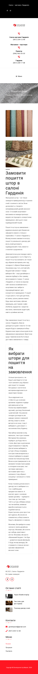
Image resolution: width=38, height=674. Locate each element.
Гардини (19, 60)
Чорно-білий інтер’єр (21, 595)
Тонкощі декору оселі (22, 608)
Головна (9, 95)
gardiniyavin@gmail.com (17, 627)
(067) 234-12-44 (19, 39)
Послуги (16, 95)
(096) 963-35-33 (19, 53)
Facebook (7, 10)
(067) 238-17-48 (19, 63)
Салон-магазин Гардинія (19, 37)
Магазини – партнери (19, 45)
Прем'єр (19, 51)
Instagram (10, 10)
